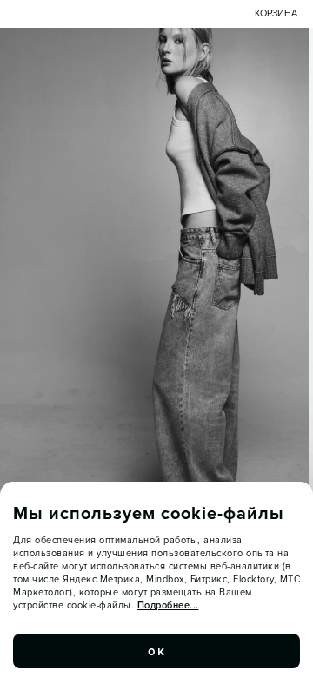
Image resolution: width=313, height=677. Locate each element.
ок (156, 651)
